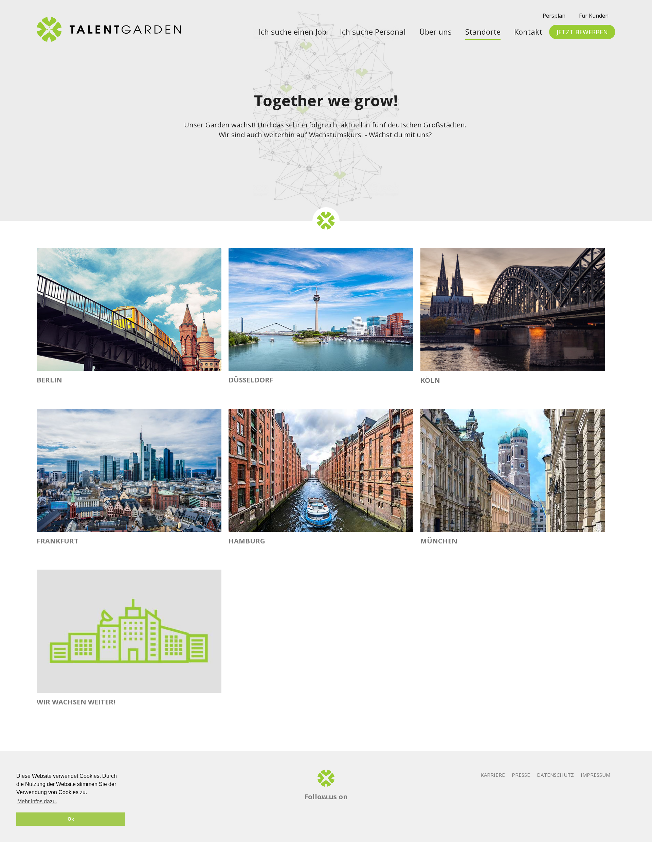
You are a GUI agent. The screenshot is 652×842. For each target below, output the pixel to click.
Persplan (554, 15)
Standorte (483, 31)
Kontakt (528, 31)
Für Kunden (594, 15)
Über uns (435, 31)
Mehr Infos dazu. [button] (37, 801)
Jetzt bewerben (582, 32)
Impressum (595, 774)
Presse (521, 774)
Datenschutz (555, 774)
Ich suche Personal (373, 31)
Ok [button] (71, 819)
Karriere (493, 774)
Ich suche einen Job (292, 31)
